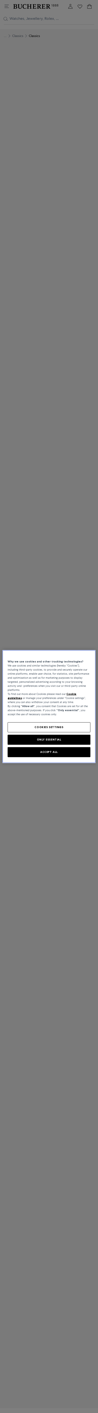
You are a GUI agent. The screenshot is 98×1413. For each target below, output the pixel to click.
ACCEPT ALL (49, 752)
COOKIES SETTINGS (48, 727)
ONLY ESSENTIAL (49, 739)
